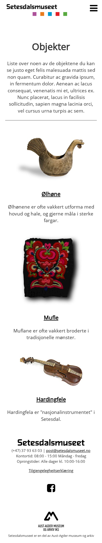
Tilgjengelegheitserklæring (51, 470)
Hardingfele (51, 399)
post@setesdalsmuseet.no (68, 450)
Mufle (51, 317)
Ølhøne (51, 194)
